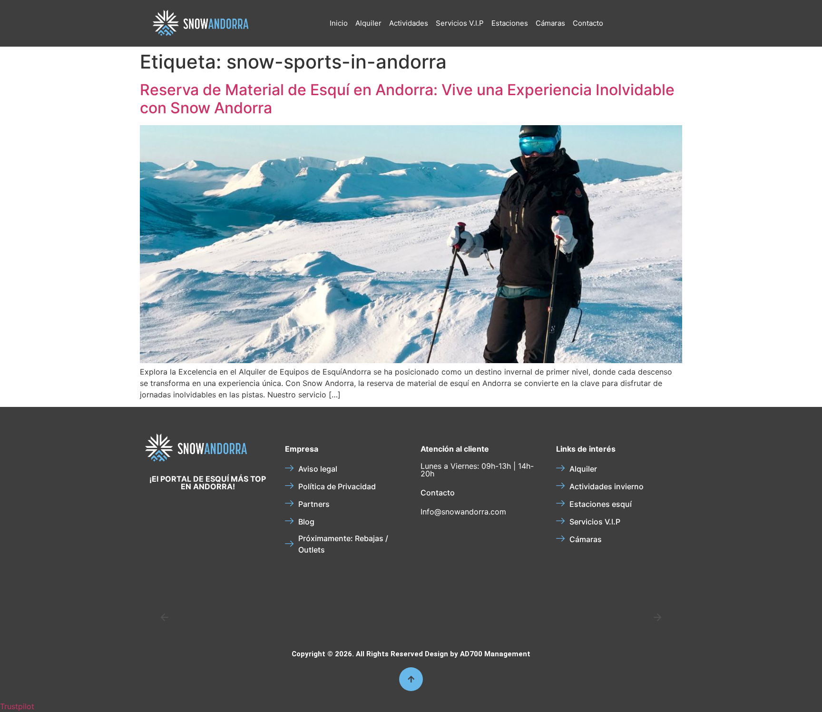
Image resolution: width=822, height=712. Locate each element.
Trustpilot (17, 706)
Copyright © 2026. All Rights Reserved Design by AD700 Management (411, 654)
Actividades (408, 23)
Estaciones (509, 23)
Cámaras (550, 23)
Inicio (339, 23)
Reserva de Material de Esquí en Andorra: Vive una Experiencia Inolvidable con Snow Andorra (407, 98)
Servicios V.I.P (460, 23)
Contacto (588, 23)
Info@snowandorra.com (463, 511)
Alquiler (368, 23)
